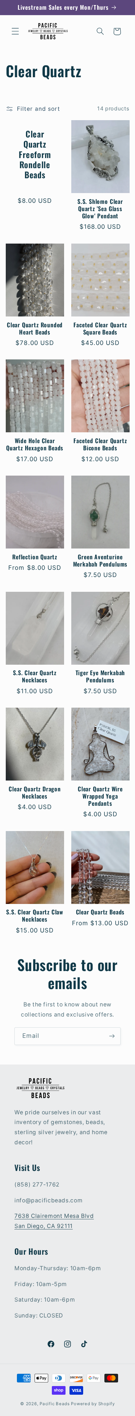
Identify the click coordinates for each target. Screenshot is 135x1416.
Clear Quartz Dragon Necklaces (34, 793)
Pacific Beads (55, 1403)
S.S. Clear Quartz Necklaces (35, 676)
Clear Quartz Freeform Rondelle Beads (35, 154)
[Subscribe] (112, 1036)
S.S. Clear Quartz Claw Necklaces (34, 916)
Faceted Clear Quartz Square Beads (100, 329)
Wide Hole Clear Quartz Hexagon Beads (34, 444)
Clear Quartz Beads (100, 912)
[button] (15, 31)
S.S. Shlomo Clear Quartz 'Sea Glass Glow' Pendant (100, 209)
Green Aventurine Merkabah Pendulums (100, 561)
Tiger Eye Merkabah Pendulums (100, 676)
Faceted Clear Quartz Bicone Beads (100, 444)
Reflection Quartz (34, 557)
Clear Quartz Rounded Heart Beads (35, 329)
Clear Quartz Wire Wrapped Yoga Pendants (100, 796)
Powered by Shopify (92, 1403)
